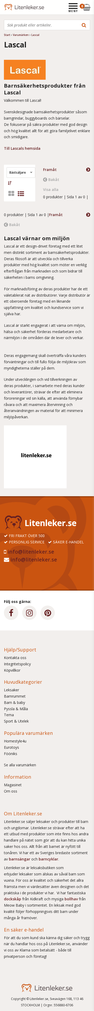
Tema (9, 714)
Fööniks (10, 753)
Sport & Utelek (16, 721)
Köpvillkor (12, 670)
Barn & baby (14, 702)
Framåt (50, 169)
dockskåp (13, 898)
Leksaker (11, 689)
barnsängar (19, 859)
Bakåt (53, 179)
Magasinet (13, 784)
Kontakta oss (15, 657)
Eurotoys (11, 747)
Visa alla (50, 189)
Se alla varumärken (20, 764)
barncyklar (48, 859)
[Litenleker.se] (11, 7)
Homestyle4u (15, 741)
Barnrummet (15, 696)
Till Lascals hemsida (22, 148)
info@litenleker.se (31, 551)
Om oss (10, 791)
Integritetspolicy (17, 663)
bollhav (71, 898)
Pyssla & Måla (16, 708)
